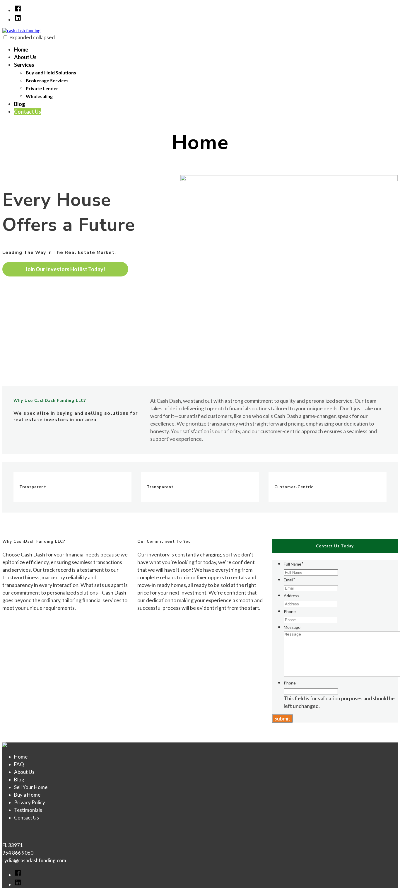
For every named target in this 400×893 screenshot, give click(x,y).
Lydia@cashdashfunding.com (34, 860)
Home (21, 49)
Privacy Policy (29, 802)
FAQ (19, 764)
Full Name (293, 563)
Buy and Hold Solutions (51, 72)
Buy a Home (27, 795)
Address (291, 595)
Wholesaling (39, 96)
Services (24, 65)
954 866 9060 (17, 853)
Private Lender (42, 88)
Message (292, 627)
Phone (290, 611)
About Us (25, 57)
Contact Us (27, 111)
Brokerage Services (47, 80)
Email (289, 579)
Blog (19, 104)
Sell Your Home (30, 787)
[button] (5, 37)
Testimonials (28, 810)
